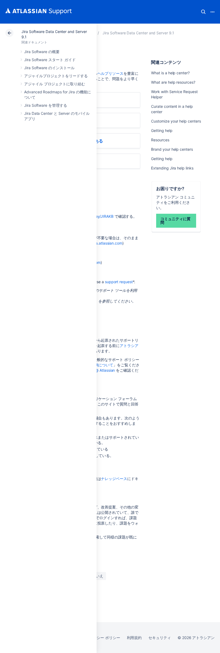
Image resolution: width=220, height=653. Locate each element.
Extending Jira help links (172, 168)
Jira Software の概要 (42, 51)
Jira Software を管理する (45, 105)
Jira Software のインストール (49, 67)
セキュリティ (159, 637)
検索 (203, 12)
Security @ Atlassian (97, 370)
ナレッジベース (114, 478)
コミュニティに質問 (175, 220)
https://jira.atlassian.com (101, 243)
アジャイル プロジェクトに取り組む (54, 84)
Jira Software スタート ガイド (49, 59)
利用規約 (134, 637)
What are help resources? (173, 82)
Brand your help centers (172, 149)
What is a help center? (170, 73)
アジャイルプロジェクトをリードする (56, 75)
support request (119, 281)
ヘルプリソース (110, 73)
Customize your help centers (176, 121)
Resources (160, 140)
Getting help (161, 130)
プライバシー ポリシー (101, 637)
